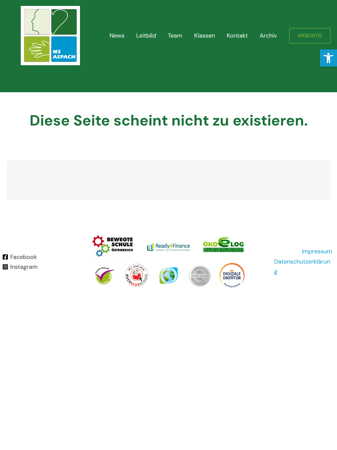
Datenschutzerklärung (302, 267)
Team (175, 36)
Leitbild (146, 36)
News (117, 36)
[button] (328, 58)
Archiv (268, 36)
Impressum (317, 251)
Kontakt (237, 36)
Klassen (204, 36)
